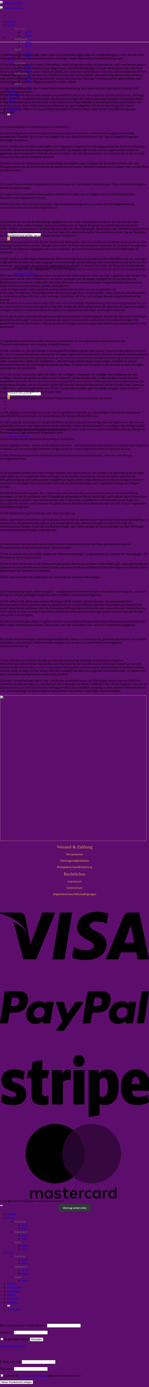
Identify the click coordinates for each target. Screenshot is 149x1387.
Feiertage (13, 1291)
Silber (11, 1217)
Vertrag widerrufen (74, 1207)
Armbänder (14, 1287)
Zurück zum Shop (18, 436)
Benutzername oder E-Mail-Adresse (23, 1325)
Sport (18, 83)
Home (11, 21)
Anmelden (36, 1339)
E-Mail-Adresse (10, 1361)
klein (28, 35)
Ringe (11, 1294)
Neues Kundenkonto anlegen (16, 1382)
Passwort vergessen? (13, 1346)
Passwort (6, 1332)
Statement (21, 39)
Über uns (13, 1298)
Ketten (11, 1283)
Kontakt (12, 1302)
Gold (10, 1252)
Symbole (20, 1221)
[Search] (8, 239)
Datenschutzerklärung (33, 1375)
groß (28, 32)
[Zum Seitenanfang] (1, 1205)
